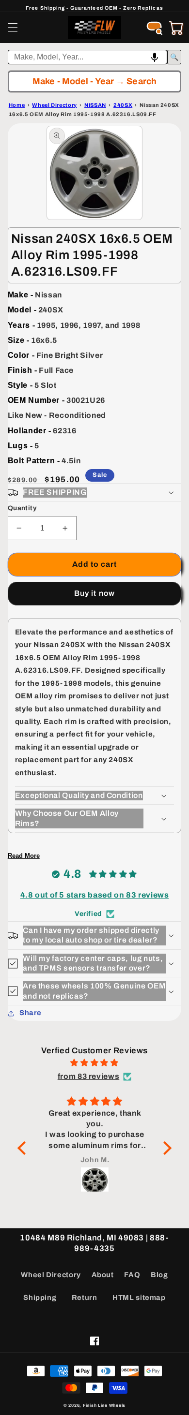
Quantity (22, 508)
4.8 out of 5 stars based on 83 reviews (94, 895)
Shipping (39, 1297)
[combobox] (88, 57)
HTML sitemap (139, 1297)
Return (84, 1297)
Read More (24, 855)
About (103, 1275)
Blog (159, 1275)
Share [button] (30, 1013)
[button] (12, 27)
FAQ (132, 1275)
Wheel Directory (50, 1275)
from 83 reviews (88, 1076)
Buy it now (94, 593)
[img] (95, 1063)
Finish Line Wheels (104, 1405)
